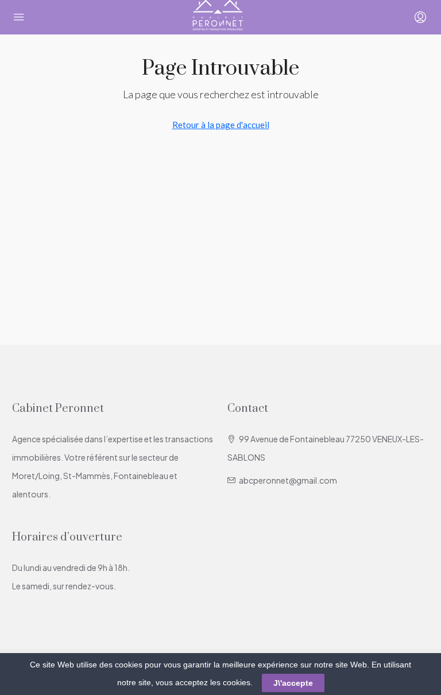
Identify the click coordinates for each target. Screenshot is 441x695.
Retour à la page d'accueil (220, 124)
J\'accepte (293, 683)
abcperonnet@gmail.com (288, 480)
